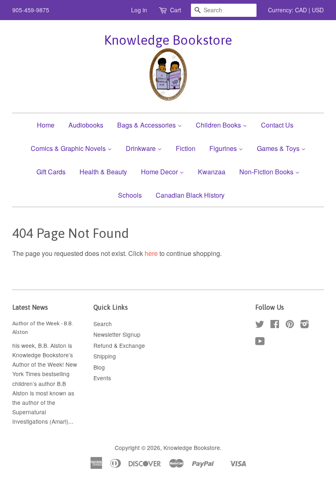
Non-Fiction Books (267, 171)
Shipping (104, 356)
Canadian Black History (190, 195)
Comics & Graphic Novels (69, 148)
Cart (175, 10)
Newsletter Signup (117, 334)
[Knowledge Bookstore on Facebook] (274, 325)
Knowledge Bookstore (168, 40)
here (151, 253)
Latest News (30, 307)
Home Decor (160, 171)
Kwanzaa (211, 171)
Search (102, 324)
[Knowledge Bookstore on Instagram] (304, 325)
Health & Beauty (103, 171)
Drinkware (141, 148)
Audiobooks (85, 125)
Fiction (185, 148)
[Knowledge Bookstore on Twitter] (259, 325)
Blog (99, 367)
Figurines (223, 148)
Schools (130, 195)
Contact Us (277, 125)
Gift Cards (51, 171)
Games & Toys (279, 148)
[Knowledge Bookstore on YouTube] (260, 342)
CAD (301, 10)
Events (102, 378)
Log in (139, 10)
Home (45, 125)
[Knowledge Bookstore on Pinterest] (289, 325)
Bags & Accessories (147, 125)
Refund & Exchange (119, 345)
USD (318, 10)
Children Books (219, 125)
